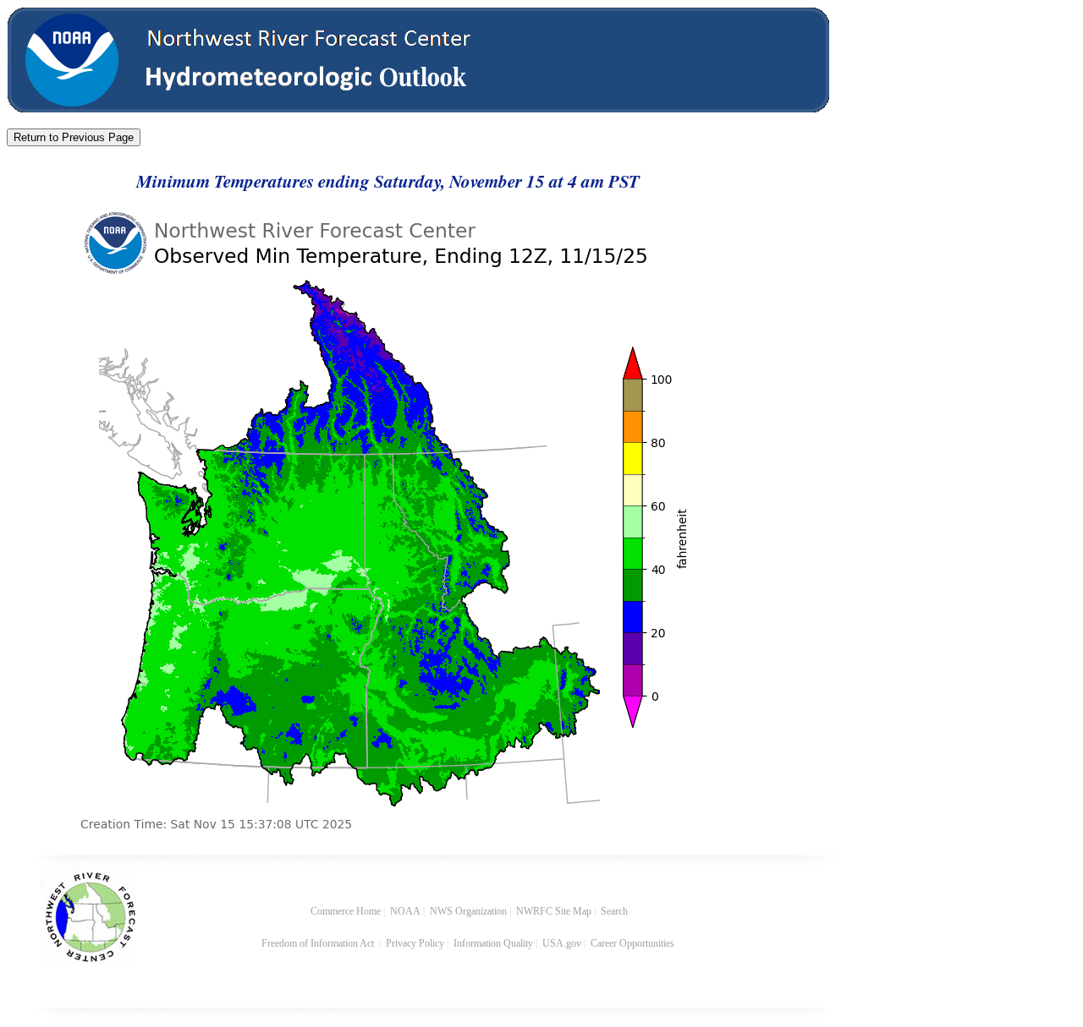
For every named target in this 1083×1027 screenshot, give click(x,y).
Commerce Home (346, 911)
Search (614, 911)
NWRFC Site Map (553, 911)
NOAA (405, 911)
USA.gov (561, 943)
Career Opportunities (634, 943)
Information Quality (493, 943)
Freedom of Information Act (319, 943)
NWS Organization (468, 911)
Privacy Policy (415, 943)
